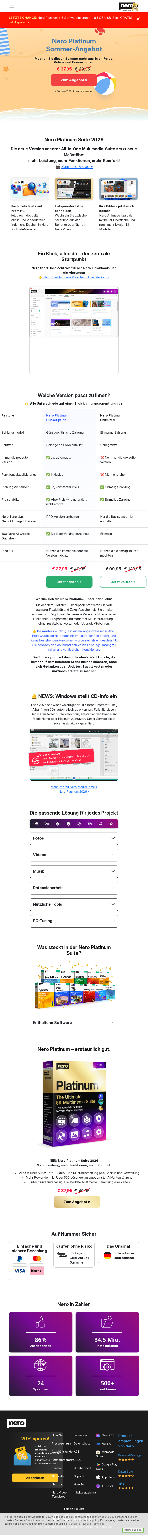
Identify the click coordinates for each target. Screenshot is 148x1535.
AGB (76, 1451)
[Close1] (138, 19)
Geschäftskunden (63, 1451)
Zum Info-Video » (77, 166)
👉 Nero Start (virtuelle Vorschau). (74, 277)
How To (79, 1484)
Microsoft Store (105, 1454)
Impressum (80, 1435)
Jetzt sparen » (19, 22)
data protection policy (86, 1520)
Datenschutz (82, 1443)
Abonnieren (35, 1478)
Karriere (57, 1468)
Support (79, 1476)
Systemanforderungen (83, 91)
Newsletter (59, 1476)
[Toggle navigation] (12, 7)
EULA (77, 1459)
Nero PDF (107, 1435)
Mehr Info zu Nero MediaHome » (74, 787)
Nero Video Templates (59, 1494)
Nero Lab (58, 1484)
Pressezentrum (61, 1443)
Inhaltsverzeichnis (85, 1492)
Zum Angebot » (74, 80)
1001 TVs (107, 1486)
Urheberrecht (82, 1468)
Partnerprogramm (63, 1459)
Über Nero (58, 1435)
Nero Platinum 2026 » (74, 791)
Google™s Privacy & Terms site (86, 1523)
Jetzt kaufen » (123, 582)
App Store (108, 1477)
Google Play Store (106, 1466)
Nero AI (106, 1443)
